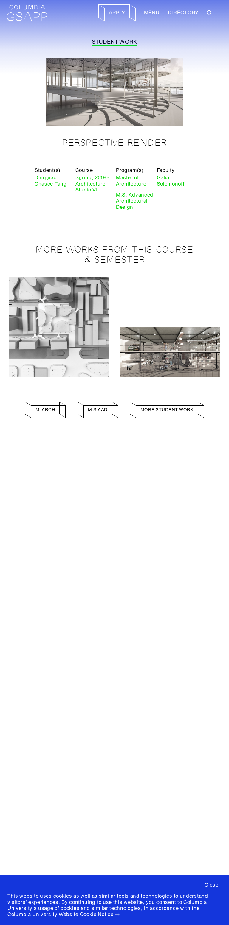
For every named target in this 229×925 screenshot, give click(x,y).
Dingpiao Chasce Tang (51, 181)
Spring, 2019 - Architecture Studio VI (92, 184)
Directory (183, 13)
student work (114, 42)
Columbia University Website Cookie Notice (60, 914)
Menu (152, 13)
